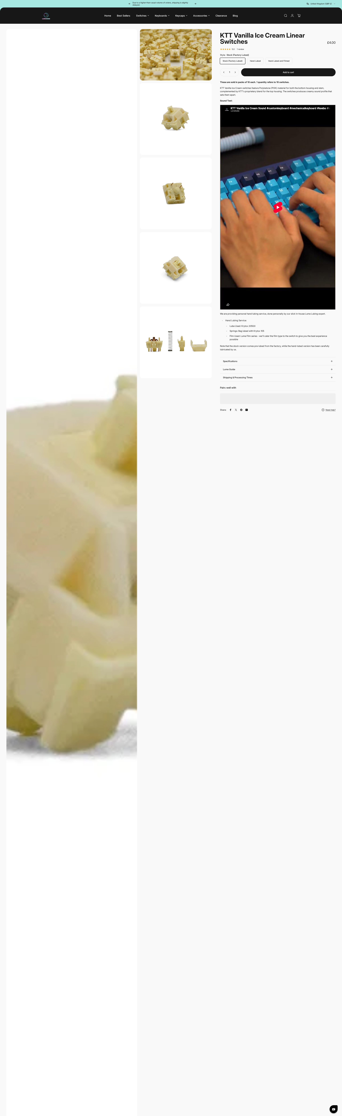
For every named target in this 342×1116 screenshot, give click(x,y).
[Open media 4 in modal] (176, 193)
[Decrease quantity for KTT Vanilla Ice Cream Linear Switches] (223, 72)
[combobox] (321, 3)
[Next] (195, 3)
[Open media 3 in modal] (176, 119)
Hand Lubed (255, 61)
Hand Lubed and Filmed (278, 61)
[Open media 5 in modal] (176, 268)
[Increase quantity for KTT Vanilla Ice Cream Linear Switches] (236, 72)
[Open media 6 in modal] (176, 342)
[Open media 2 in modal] (176, 54)
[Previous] (130, 3)
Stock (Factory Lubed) (232, 61)
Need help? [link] (331, 410)
